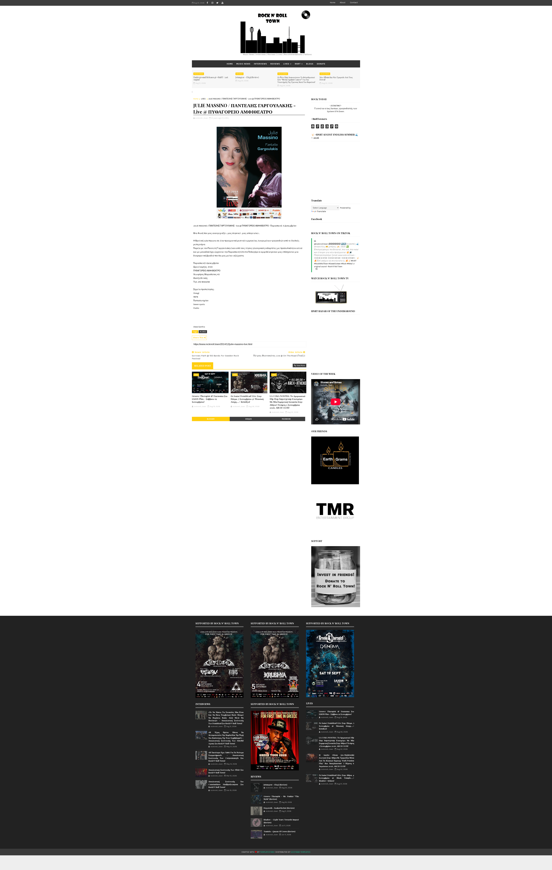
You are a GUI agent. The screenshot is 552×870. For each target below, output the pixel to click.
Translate (321, 211)
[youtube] (222, 3)
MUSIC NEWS (243, 64)
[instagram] (212, 3)
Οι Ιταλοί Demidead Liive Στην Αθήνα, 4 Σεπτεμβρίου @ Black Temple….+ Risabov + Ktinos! (336, 778)
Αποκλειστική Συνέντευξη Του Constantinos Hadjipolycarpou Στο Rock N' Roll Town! (226, 784)
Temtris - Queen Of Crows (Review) (279, 831)
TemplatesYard (267, 852)
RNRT (298, 64)
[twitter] (217, 3)
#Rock (343, 263)
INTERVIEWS (260, 64)
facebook (286, 419)
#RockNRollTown (321, 263)
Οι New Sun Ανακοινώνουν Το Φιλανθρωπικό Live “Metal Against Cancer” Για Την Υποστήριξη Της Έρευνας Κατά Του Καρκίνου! (296, 80)
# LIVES (203, 332)
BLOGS (309, 64)
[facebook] (207, 3)
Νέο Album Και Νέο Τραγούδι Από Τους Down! (336, 78)
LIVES (286, 64)
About (342, 2)
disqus (248, 419)
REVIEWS (275, 64)
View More (301, 365)
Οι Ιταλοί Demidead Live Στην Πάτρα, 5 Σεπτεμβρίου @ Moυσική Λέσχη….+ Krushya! (247, 399)
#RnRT (353, 261)
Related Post (202, 365)
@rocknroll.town (321, 244)
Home (332, 2)
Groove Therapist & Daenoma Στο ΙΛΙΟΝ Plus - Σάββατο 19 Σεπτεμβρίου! (209, 399)
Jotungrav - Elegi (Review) (247, 77)
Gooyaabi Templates (300, 852)
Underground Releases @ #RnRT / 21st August (210, 78)
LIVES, (226, 118)
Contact (354, 2)
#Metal (350, 263)
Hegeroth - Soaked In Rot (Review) (279, 808)
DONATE (321, 64)
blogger (210, 419)
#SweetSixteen (334, 263)
